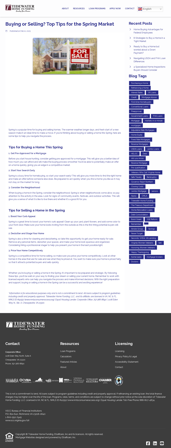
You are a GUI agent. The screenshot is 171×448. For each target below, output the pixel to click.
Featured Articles (68, 362)
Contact (130, 8)
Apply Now (115, 8)
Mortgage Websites (25, 437)
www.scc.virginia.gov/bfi (17, 420)
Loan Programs (97, 8)
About (65, 8)
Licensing (119, 351)
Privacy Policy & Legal (126, 356)
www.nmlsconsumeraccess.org (83, 400)
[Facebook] (148, 443)
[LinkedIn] (155, 443)
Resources (79, 8)
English (146, 8)
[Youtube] (162, 443)
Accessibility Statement (126, 362)
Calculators (65, 356)
